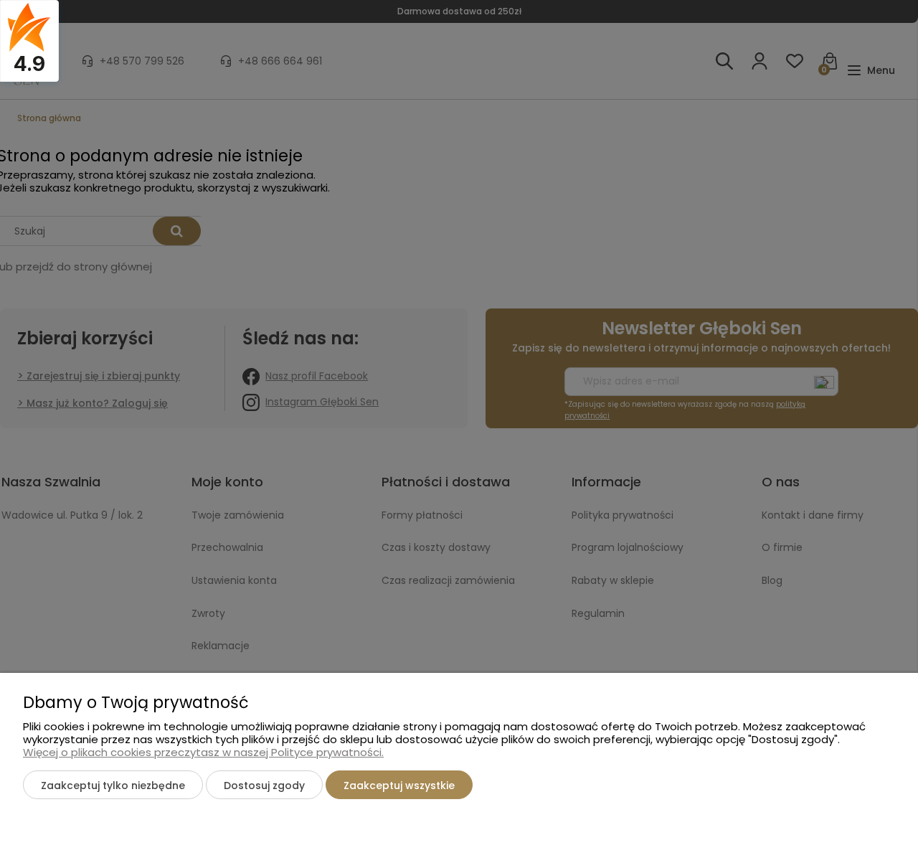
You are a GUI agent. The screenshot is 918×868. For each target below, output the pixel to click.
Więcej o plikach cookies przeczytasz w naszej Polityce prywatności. (203, 752)
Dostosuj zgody (264, 785)
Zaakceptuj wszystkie (399, 785)
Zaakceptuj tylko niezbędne (113, 785)
